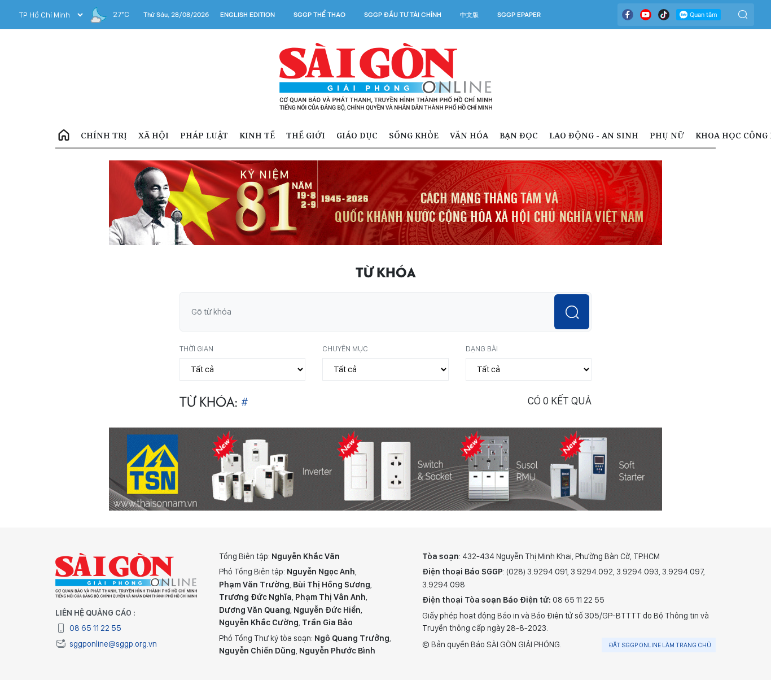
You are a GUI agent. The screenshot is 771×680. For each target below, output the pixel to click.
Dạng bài (482, 348)
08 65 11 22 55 (95, 628)
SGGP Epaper (519, 15)
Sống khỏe (414, 135)
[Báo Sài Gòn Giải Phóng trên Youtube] (645, 14)
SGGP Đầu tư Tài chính (402, 15)
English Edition (247, 15)
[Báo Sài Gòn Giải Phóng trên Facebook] (627, 14)
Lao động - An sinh (593, 135)
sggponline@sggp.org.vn (113, 644)
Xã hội (153, 135)
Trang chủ (63, 135)
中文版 (469, 15)
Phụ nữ (667, 135)
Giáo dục (357, 135)
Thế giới (305, 135)
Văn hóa (469, 135)
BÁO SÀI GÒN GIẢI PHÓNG (385, 77)
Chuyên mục (345, 348)
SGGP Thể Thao (319, 15)
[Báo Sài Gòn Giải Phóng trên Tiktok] (663, 14)
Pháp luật (204, 135)
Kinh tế (257, 135)
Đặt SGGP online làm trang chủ (660, 645)
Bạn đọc (519, 135)
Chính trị (104, 135)
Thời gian (196, 348)
